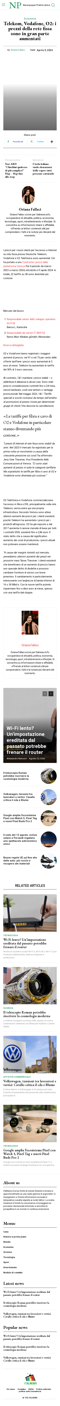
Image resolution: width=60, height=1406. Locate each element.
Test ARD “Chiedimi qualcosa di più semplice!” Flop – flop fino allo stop (16, 170)
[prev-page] (44, 693)
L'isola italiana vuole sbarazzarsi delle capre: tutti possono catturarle (43, 168)
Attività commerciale (16, 1077)
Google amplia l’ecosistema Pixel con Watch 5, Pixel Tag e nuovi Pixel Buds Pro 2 (20, 818)
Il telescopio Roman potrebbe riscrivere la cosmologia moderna (16, 775)
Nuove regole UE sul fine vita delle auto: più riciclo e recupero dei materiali (20, 860)
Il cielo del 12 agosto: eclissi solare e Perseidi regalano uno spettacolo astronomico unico (20, 839)
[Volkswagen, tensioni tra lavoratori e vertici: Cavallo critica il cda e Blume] (49, 797)
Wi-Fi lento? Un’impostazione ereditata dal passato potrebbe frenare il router (26, 740)
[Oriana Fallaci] (30, 195)
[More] (51, 141)
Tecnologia (10, 935)
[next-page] (50, 693)
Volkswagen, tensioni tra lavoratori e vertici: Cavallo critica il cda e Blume (19, 797)
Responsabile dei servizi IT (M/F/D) (26, 332)
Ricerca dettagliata (13, 345)
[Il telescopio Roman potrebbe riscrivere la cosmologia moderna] (49, 776)
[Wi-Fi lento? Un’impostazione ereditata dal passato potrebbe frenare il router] (30, 913)
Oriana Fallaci (18, 50)
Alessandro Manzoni (17, 758)
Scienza (8, 1008)
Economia (30, 18)
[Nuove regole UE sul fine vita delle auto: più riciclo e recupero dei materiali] (49, 861)
